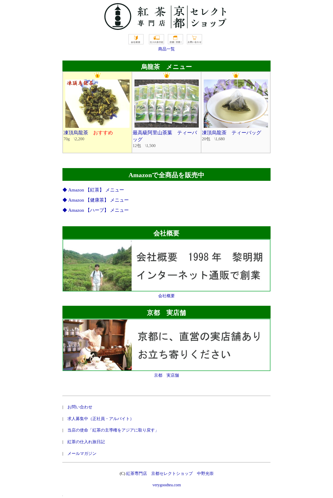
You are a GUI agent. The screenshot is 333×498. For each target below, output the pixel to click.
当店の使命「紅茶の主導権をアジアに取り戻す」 (113, 430)
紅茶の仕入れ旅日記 (86, 442)
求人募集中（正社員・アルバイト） (100, 418)
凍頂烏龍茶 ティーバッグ (231, 132)
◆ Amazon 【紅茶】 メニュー (93, 189)
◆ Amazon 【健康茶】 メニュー (95, 200)
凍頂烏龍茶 (88, 132)
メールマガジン (82, 453)
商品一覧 (166, 49)
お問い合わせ (79, 407)
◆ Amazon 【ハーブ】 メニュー (95, 210)
